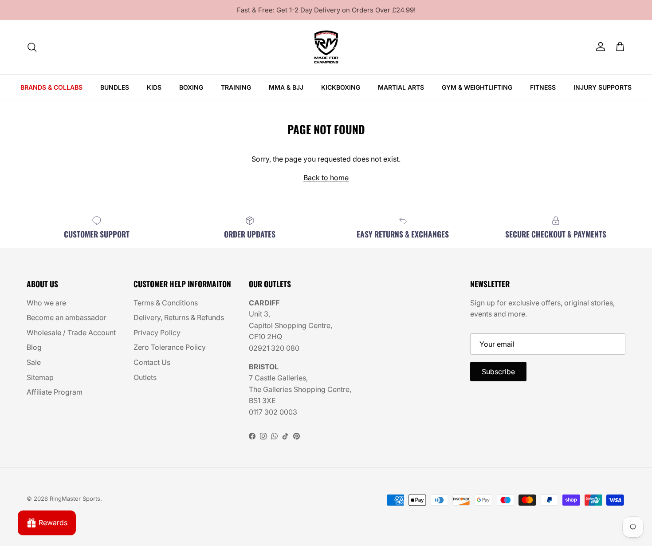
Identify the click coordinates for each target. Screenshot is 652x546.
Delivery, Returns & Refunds (179, 317)
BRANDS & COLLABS (51, 87)
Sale (34, 362)
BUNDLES (114, 87)
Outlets (145, 377)
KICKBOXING (340, 87)
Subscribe (498, 371)
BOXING (191, 87)
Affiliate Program (54, 392)
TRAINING (236, 87)
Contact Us (152, 362)
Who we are (46, 302)
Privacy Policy (157, 332)
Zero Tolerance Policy (170, 347)
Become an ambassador (66, 317)
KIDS (154, 87)
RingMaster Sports (75, 498)
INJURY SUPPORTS (602, 87)
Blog (34, 347)
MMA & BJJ (286, 87)
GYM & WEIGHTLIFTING (477, 87)
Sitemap (40, 377)
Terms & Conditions (166, 302)
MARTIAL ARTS (401, 87)
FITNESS (543, 87)
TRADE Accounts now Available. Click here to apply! (326, 13)
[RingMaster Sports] (326, 47)
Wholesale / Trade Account (71, 332)
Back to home (326, 177)
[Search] (32, 47)
